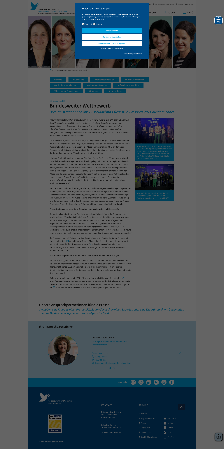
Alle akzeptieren (112, 30)
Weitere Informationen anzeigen (112, 48)
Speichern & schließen (112, 37)
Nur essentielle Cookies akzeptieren (112, 43)
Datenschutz (137, 54)
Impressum (128, 54)
